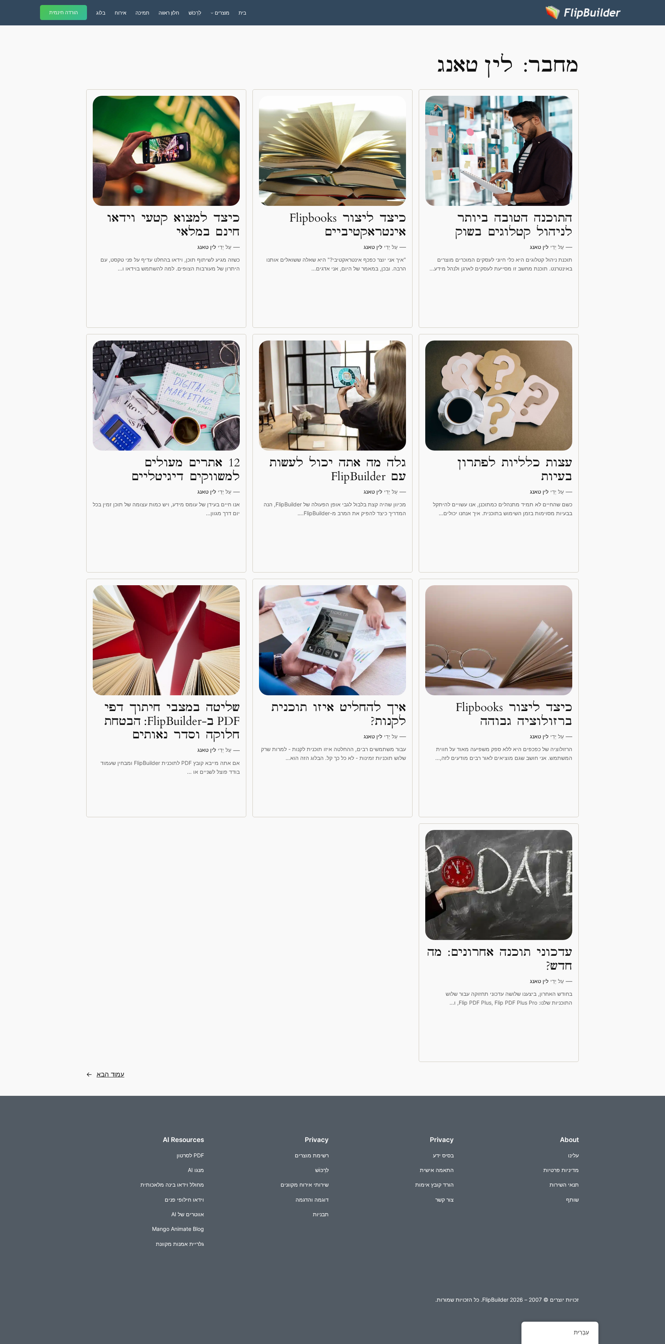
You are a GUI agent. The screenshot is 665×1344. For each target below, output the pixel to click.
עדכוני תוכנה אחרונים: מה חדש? (499, 959)
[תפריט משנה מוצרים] (212, 12)
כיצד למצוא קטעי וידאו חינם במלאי (173, 225)
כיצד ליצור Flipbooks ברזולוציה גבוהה (514, 714)
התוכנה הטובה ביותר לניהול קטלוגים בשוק (513, 225)
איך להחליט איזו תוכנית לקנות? (338, 714)
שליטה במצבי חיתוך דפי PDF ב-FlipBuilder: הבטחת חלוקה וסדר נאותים (172, 721)
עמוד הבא (105, 1074)
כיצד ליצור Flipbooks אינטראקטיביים (347, 225)
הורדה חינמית (63, 12)
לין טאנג (539, 247)
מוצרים (222, 13)
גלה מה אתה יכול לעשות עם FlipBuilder (337, 470)
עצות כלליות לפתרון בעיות (514, 470)
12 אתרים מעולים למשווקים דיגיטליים (185, 470)
